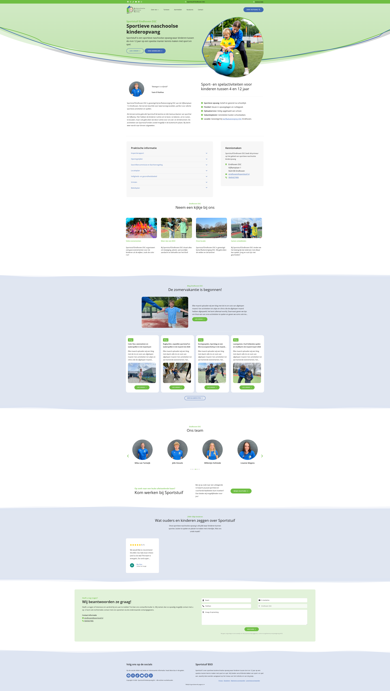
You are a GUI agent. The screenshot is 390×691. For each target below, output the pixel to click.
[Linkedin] (139, 2)
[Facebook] (128, 2)
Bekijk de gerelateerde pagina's (195, 684)
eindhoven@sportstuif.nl (239, 174)
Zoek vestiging (252, 10)
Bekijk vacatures (240, 491)
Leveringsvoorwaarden (253, 681)
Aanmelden (178, 10)
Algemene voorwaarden (238, 681)
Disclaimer (227, 681)
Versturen (250, 629)
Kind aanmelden (154, 51)
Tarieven (166, 10)
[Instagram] (131, 2)
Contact (200, 10)
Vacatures (190, 10)
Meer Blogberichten (194, 398)
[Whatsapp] (142, 2)
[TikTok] (133, 2)
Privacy (221, 681)
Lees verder (134, 51)
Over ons (154, 10)
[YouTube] (136, 2)
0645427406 (259, 2)
